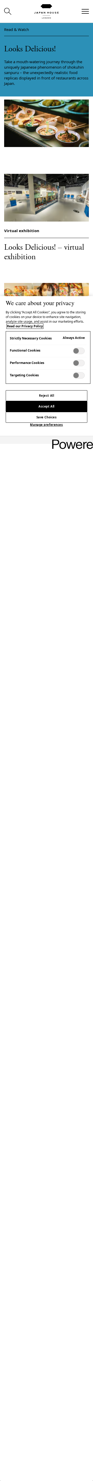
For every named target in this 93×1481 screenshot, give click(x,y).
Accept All (46, 406)
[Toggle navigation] (85, 11)
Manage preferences (46, 425)
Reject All (46, 395)
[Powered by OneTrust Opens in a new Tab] (70, 440)
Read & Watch (16, 29)
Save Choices (46, 417)
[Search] (7, 11)
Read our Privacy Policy (25, 326)
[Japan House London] (46, 11)
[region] (46, 888)
